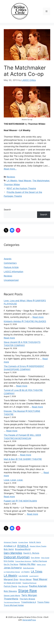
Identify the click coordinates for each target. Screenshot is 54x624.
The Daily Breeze (27, 599)
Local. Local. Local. (13, 480)
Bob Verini (9, 549)
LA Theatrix (25, 572)
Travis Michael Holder (14, 605)
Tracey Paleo (43, 602)
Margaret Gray (11, 579)
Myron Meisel (26, 579)
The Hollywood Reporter (12, 602)
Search (7, 209)
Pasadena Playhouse (29, 583)
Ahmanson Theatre (10, 542)
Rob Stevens (10, 591)
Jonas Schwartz (13, 567)
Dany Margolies (13, 552)
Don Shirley (35, 558)
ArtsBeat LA (10, 546)
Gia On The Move (11, 564)
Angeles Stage (23, 542)
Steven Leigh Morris (12, 595)
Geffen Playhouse (40, 561)
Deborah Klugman (17, 557)
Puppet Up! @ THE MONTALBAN (20, 501)
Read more (38, 317)
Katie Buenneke (28, 568)
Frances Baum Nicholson (23, 561)
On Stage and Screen (12, 583)
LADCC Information (13, 271)
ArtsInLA (23, 545)
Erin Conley (9, 561)
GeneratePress (29, 620)
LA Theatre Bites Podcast (12, 572)
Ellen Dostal (45, 558)
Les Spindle (23, 576)
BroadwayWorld (22, 549)
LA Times (36, 571)
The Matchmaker (40, 180)
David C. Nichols (31, 553)
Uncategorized (11, 280)
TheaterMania (11, 598)
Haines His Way (27, 564)
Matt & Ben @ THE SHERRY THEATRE (23, 459)
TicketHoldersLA (28, 602)
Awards (7, 258)
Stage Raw (27, 590)
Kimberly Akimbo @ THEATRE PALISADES (25, 321)
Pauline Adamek (38, 586)
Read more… (10, 169)
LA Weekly (12, 180)
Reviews (11, 177)
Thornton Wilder (12, 184)
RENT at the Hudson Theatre (21, 188)
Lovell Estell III (33, 576)
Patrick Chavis (10, 586)
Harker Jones (41, 564)
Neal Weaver (24, 180)
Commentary (10, 263)
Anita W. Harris (35, 542)
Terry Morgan (29, 595)
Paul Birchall (23, 586)
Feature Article (11, 267)
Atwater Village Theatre (38, 546)
